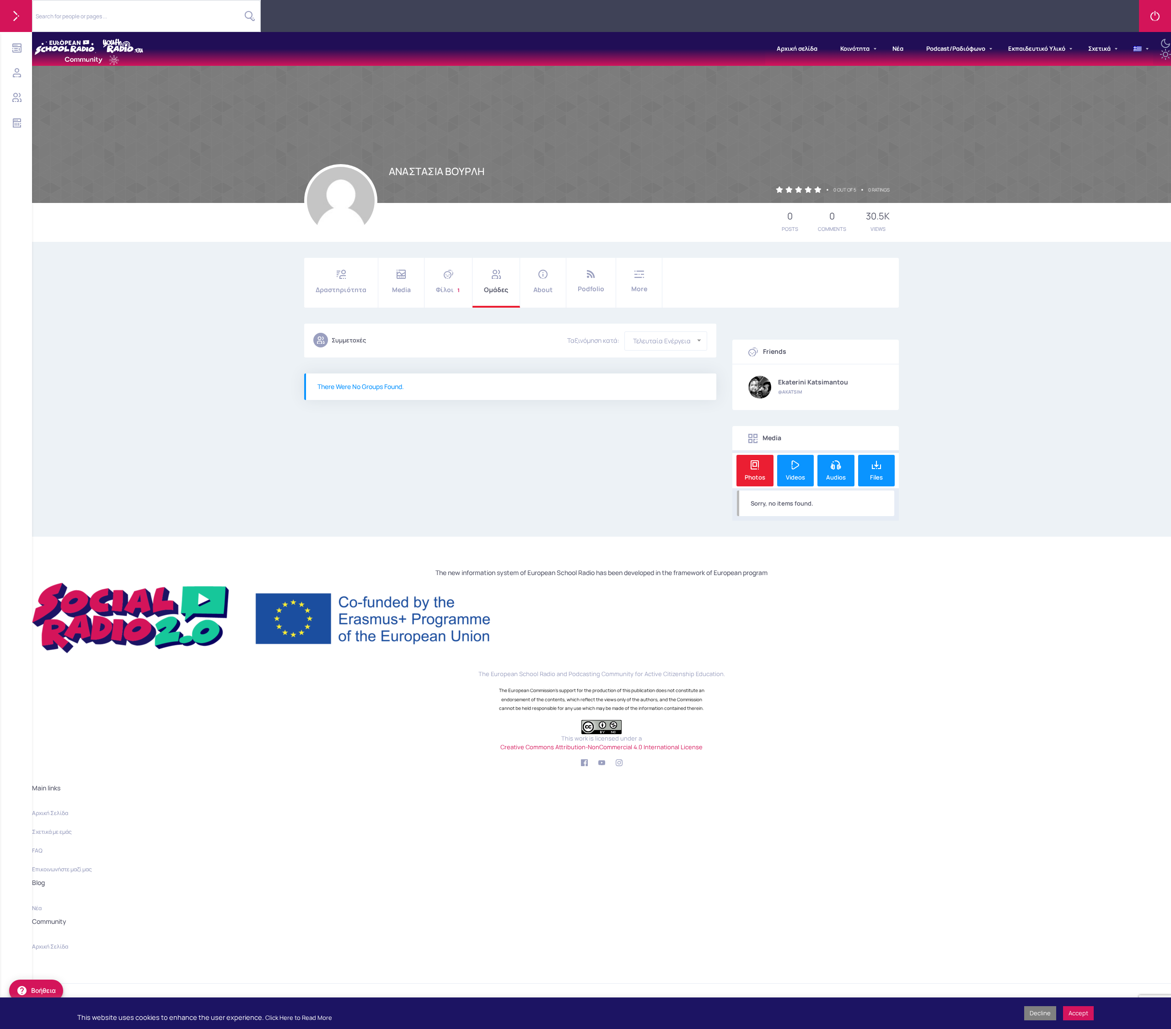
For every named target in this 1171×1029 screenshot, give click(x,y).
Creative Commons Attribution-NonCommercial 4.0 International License (601, 747)
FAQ (37, 850)
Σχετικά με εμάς (52, 832)
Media (401, 289)
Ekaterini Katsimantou (813, 382)
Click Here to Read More (298, 1017)
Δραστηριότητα (341, 289)
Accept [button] (1078, 1013)
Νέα (897, 48)
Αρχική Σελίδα (50, 813)
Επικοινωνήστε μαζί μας (62, 869)
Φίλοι (448, 289)
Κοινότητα (855, 48)
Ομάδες (496, 289)
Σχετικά (1099, 48)
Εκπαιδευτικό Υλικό (1036, 48)
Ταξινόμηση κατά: (593, 340)
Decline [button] (1040, 1013)
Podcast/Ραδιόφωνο (955, 48)
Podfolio (591, 288)
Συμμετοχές (349, 340)
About (543, 289)
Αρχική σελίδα (797, 48)
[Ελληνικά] (1137, 49)
